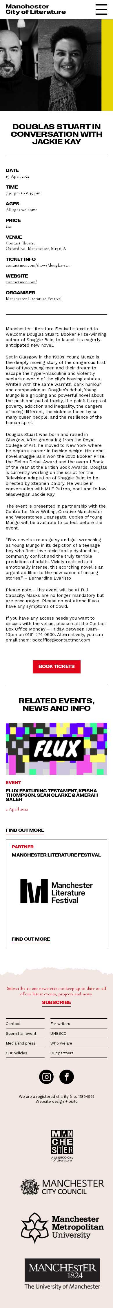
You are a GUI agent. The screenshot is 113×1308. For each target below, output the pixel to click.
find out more (25, 830)
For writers (60, 1024)
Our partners (62, 1053)
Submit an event (21, 1033)
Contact (13, 1024)
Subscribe (56, 1002)
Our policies (16, 1053)
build (73, 1101)
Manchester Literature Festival (56, 854)
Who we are (61, 1043)
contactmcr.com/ (21, 281)
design (58, 1101)
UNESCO (58, 1033)
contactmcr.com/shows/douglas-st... (38, 265)
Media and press (20, 1043)
